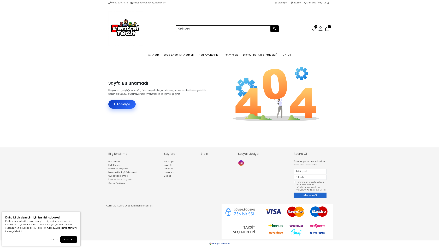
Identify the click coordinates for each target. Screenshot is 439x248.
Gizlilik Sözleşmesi (118, 168)
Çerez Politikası (116, 183)
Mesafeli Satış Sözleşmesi (122, 172)
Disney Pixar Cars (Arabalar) (260, 54)
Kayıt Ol (168, 165)
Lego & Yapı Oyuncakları (179, 54)
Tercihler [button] (53, 239)
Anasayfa (123, 104)
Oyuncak (153, 54)
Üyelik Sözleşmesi (118, 175)
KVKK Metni (114, 165)
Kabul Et (68, 239)
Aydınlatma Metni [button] (316, 189)
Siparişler (282, 2)
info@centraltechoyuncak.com (149, 2)
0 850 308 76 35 (119, 2)
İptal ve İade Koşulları (120, 179)
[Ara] (274, 28)
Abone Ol (311, 195)
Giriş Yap (169, 168)
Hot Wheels (231, 54)
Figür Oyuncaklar (209, 54)
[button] (327, 29)
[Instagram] (329, 3)
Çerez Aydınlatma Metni (60, 227)
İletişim (297, 2)
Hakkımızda (114, 161)
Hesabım (169, 172)
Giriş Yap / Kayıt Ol (316, 2)
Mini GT (286, 54)
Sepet (167, 175)
